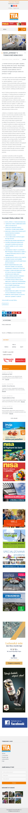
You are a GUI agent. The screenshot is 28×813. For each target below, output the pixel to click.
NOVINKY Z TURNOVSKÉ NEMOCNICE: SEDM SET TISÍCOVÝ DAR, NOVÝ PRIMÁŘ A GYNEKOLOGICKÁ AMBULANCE (15, 272)
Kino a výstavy (14, 345)
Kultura (6, 347)
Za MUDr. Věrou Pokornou (8, 386)
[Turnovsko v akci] (14, 16)
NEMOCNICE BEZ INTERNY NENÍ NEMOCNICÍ (15, 240)
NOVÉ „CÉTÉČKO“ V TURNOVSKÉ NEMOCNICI (15, 222)
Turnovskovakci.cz (16, 809)
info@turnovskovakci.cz (14, 811)
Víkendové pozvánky (7, 408)
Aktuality (6, 368)
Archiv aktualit (14, 418)
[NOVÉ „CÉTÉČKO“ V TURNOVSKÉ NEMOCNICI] (14, 42)
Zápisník (24, 59)
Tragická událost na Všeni (8, 398)
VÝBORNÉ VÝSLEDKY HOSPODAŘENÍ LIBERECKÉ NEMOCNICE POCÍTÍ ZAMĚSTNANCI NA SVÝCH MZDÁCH (15, 261)
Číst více (7, 379)
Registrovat (16, 8)
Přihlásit (10, 8)
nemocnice (5, 304)
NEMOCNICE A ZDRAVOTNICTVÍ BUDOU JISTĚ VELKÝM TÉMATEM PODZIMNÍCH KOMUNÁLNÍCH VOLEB (15, 233)
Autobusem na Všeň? (13, 3)
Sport (21, 347)
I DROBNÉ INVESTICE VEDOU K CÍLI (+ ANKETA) (15, 257)
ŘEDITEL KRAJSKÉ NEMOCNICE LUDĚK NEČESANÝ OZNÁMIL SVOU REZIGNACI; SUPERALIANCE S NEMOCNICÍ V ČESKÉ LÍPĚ (15, 266)
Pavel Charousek (6, 324)
